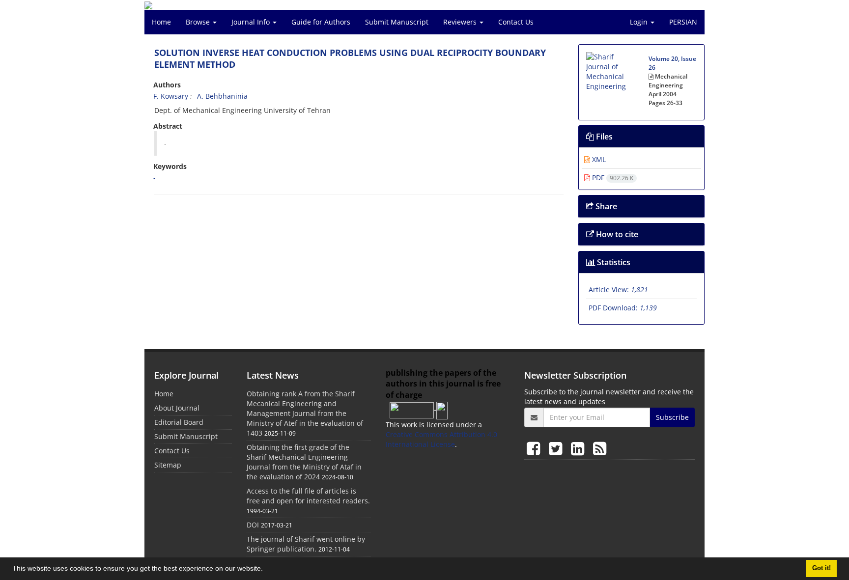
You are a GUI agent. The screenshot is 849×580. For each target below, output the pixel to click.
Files (603, 136)
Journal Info (251, 22)
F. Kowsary (170, 96)
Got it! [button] (821, 568)
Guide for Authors (320, 22)
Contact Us (516, 22)
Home (161, 22)
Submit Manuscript (396, 22)
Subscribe (672, 417)
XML (598, 159)
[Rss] (600, 448)
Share (605, 206)
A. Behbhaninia (222, 96)
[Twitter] (557, 448)
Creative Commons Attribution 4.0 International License (441, 439)
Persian (683, 22)
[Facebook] (535, 448)
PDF (611, 177)
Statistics (612, 262)
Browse (199, 22)
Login (640, 22)
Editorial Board (178, 422)
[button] (266, 569)
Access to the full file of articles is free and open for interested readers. (308, 495)
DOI (253, 524)
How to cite (616, 234)
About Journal (176, 408)
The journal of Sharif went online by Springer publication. (306, 543)
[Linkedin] (579, 448)
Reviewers (461, 22)
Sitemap (167, 465)
